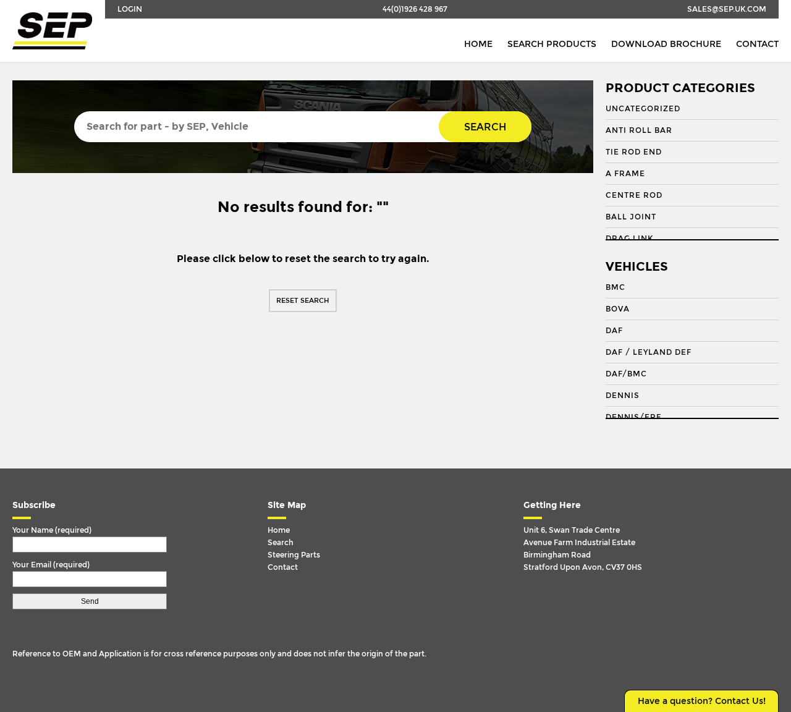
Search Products (551, 44)
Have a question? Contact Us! (702, 701)
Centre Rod (634, 195)
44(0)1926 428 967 (415, 9)
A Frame (625, 173)
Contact (757, 44)
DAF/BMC (626, 374)
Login (129, 9)
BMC (615, 287)
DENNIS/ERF (633, 417)
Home (478, 44)
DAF (614, 330)
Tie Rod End (634, 152)
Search (485, 127)
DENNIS (623, 395)
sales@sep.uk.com (726, 9)
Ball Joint (631, 217)
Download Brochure (666, 44)
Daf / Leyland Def (649, 352)
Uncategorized (643, 108)
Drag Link (629, 238)
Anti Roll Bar (639, 130)
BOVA (618, 309)
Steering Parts (294, 555)
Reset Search (302, 301)
